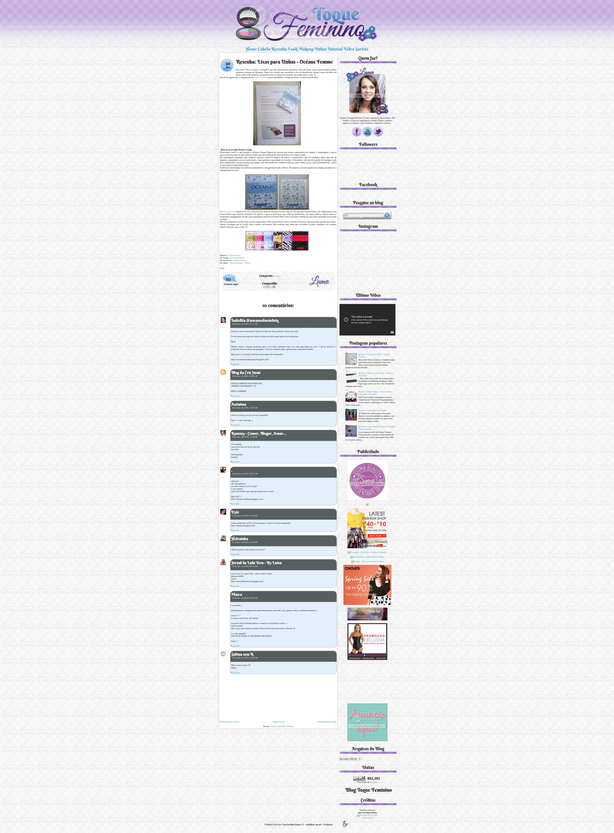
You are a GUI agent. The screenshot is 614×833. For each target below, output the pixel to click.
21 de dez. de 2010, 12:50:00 (244, 515)
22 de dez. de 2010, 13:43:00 (244, 658)
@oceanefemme (237, 258)
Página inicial (279, 721)
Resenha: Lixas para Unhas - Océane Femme (284, 62)
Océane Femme (260, 77)
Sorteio (361, 49)
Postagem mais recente (229, 721)
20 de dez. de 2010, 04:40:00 (244, 376)
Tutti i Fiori (367, 818)
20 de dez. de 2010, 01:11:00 (244, 324)
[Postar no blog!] (268, 286)
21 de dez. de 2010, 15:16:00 (244, 542)
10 (228, 278)
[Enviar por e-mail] (265, 286)
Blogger (373, 782)
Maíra (236, 594)
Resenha (279, 49)
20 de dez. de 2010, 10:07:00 (244, 408)
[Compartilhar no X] (271, 286)
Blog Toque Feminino (368, 790)
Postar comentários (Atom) (282, 726)
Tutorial (335, 49)
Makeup (306, 49)
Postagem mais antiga (327, 721)
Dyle (235, 512)
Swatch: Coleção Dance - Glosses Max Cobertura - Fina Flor (375, 392)
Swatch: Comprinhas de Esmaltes (372, 410)
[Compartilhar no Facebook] (274, 286)
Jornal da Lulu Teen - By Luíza (256, 562)
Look (292, 49)
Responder (235, 364)
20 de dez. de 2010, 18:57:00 (244, 474)
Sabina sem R (242, 654)
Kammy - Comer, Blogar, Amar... (258, 433)
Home (251, 49)
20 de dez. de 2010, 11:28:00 (244, 437)
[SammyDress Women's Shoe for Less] (367, 505)
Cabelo (264, 49)
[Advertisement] (367, 681)
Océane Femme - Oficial (240, 263)
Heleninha (239, 538)
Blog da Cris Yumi (245, 372)
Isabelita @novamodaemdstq (254, 320)
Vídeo (349, 49)
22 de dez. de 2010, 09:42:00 (244, 566)
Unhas (321, 49)
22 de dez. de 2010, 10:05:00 (244, 598)
